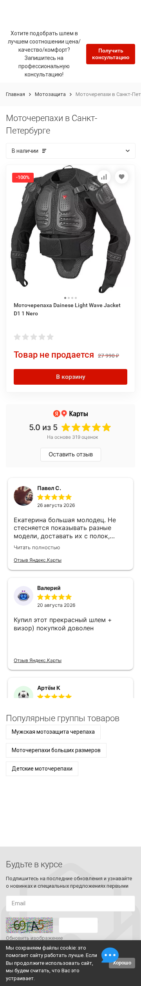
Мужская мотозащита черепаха (53, 732)
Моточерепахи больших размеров (56, 750)
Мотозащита (50, 94)
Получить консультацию (110, 53)
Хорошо (122, 963)
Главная (15, 94)
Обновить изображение (34, 938)
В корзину (70, 376)
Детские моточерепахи (42, 768)
